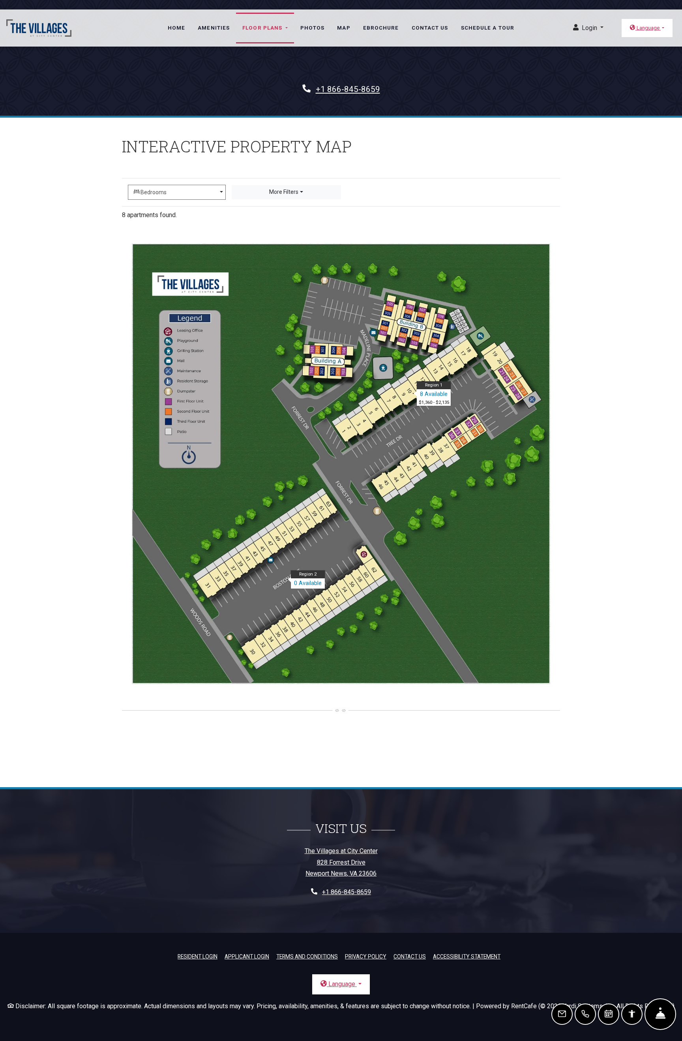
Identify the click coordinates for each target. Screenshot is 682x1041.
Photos (312, 28)
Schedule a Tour (488, 28)
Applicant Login (247, 956)
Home (176, 28)
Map (343, 28)
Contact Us (430, 28)
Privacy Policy (365, 956)
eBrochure (381, 28)
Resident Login (197, 956)
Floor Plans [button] (263, 28)
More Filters (283, 192)
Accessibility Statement (466, 956)
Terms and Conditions (307, 956)
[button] (588, 28)
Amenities (214, 28)
